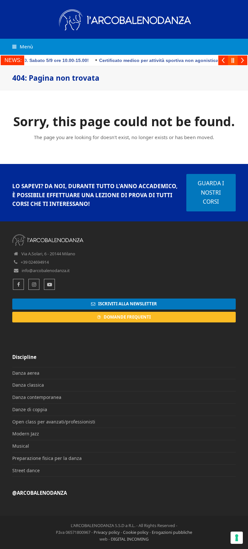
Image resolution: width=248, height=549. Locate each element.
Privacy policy (107, 532)
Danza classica (28, 385)
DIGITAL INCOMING (130, 539)
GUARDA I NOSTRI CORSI (211, 192)
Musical (20, 446)
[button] (22, 46)
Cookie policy (136, 532)
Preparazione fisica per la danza (47, 458)
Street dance (26, 470)
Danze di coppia (29, 409)
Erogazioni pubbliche (172, 532)
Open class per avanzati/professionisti (53, 422)
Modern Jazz (25, 434)
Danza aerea (25, 373)
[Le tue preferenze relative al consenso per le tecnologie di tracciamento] (237, 538)
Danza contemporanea (36, 397)
